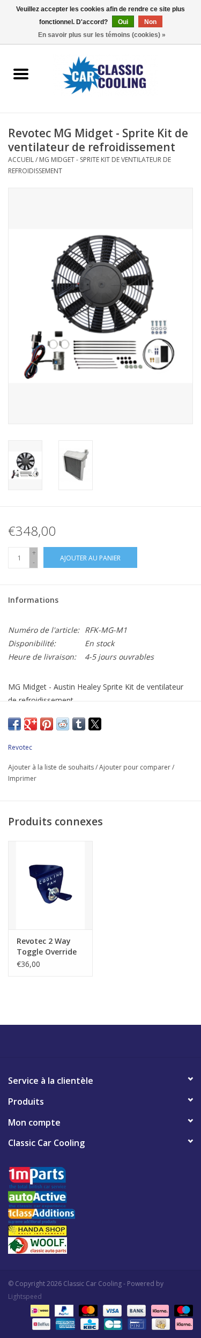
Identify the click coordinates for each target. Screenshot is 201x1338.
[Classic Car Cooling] (121, 75)
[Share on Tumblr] (78, 724)
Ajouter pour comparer (135, 767)
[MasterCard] (87, 1309)
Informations (33, 600)
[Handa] (100, 1230)
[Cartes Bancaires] (112, 1323)
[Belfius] (40, 1323)
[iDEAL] (38, 1309)
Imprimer (22, 778)
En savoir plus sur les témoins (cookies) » (102, 35)
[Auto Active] (100, 1200)
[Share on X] (94, 724)
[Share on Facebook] (14, 724)
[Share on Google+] (30, 724)
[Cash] (160, 1323)
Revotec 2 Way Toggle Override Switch (47, 946)
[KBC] (88, 1323)
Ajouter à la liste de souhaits (51, 767)
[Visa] (111, 1309)
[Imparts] (100, 1179)
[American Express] (64, 1323)
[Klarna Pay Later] (182, 1323)
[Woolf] (100, 1245)
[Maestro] (181, 1309)
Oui (123, 22)
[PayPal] (63, 1309)
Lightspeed (25, 1296)
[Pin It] (46, 724)
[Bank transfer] (135, 1309)
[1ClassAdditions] (100, 1216)
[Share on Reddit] (62, 724)
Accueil (21, 159)
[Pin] (135, 1323)
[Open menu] (21, 73)
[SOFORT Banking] (158, 1309)
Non (150, 22)
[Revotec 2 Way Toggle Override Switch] (50, 885)
